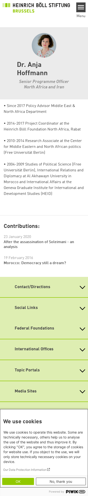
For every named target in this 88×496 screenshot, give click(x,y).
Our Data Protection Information (24, 470)
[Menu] (81, 7)
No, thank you (61, 481)
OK (18, 481)
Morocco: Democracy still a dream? (35, 263)
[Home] (36, 7)
